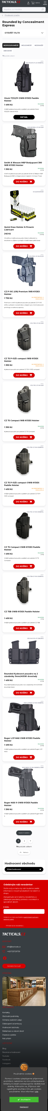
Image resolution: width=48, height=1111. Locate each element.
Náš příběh (6, 1038)
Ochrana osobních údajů (12, 1020)
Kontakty (6, 1012)
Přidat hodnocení (14, 869)
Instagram (6, 1063)
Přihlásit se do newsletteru (14, 926)
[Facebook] (4, 958)
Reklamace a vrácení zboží (13, 1031)
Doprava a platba (9, 1035)
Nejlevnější (26, 45)
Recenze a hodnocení (11, 1052)
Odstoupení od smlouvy (12, 1024)
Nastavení (24, 1107)
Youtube (5, 1056)
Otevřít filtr (12, 33)
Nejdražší (39, 45)
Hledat (43, 9)
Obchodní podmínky (10, 1016)
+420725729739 (13, 951)
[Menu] (45, 3)
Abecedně (7, 51)
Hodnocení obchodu (10, 1027)
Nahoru (25, 852)
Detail (24, 117)
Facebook (6, 1060)
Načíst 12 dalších (24, 833)
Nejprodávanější (10, 45)
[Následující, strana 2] (24, 841)
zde (36, 1091)
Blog (4, 1048)
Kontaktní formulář (14, 966)
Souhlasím (25, 1099)
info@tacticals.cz (14, 947)
